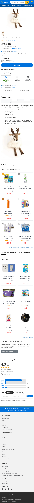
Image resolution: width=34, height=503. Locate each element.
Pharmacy (4, 452)
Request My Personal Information (9, 473)
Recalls (3, 454)
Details (13, 87)
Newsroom (4, 423)
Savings (19, 5)
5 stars (2, 380)
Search (30, 396)
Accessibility (5, 456)
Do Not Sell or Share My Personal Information (12, 475)
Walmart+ (4, 442)
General (26, 102)
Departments (6, 5)
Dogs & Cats (21, 102)
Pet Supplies (14, 102)
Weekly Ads (23, 410)
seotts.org (14, 51)
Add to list (9, 90)
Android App (5, 483)
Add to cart (17, 65)
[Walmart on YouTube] (8, 489)
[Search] (27, 2)
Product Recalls (5, 458)
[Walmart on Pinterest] (11, 489)
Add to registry (25, 90)
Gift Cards (4, 444)
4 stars (2, 382)
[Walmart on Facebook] (2, 489)
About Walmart (5, 418)
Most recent (9, 392)
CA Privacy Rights (6, 471)
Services (13, 5)
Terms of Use (5, 466)
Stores (3, 437)
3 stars (2, 383)
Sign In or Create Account (13, 408)
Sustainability (5, 427)
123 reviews (12, 40)
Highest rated (19, 392)
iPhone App (4, 481)
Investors (4, 425)
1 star (3, 387)
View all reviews (6, 374)
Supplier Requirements (7, 429)
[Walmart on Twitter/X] (5, 489)
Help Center (26, 408)
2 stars (2, 385)
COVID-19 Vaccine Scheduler (8, 449)
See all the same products (27, 337)
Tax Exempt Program (6, 461)
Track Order (13, 410)
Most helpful (5, 396)
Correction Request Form (9, 351)
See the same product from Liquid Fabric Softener (21, 247)
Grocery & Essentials (27, 5)
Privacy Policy (5, 468)
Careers (3, 420)
